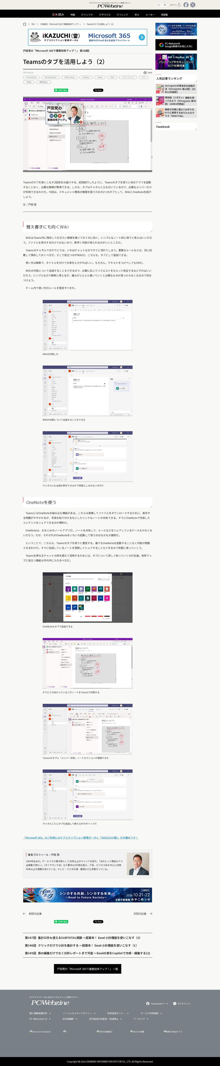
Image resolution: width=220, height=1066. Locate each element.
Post (99, 90)
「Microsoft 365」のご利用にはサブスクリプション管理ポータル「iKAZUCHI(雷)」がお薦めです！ (80, 837)
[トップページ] (25, 24)
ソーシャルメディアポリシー (77, 1013)
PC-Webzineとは (38, 1018)
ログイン (173, 5)
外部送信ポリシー (116, 1013)
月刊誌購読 (68, 1018)
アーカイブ (139, 1018)
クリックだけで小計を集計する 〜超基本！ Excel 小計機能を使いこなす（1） (88, 945)
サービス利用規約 (150, 1013)
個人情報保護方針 (38, 1013)
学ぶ (33, 24)
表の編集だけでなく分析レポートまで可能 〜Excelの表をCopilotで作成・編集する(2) (94, 953)
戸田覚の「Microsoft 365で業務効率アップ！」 (60, 24)
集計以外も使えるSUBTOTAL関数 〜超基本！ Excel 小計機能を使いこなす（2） (90, 937)
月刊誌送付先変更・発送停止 (103, 1018)
